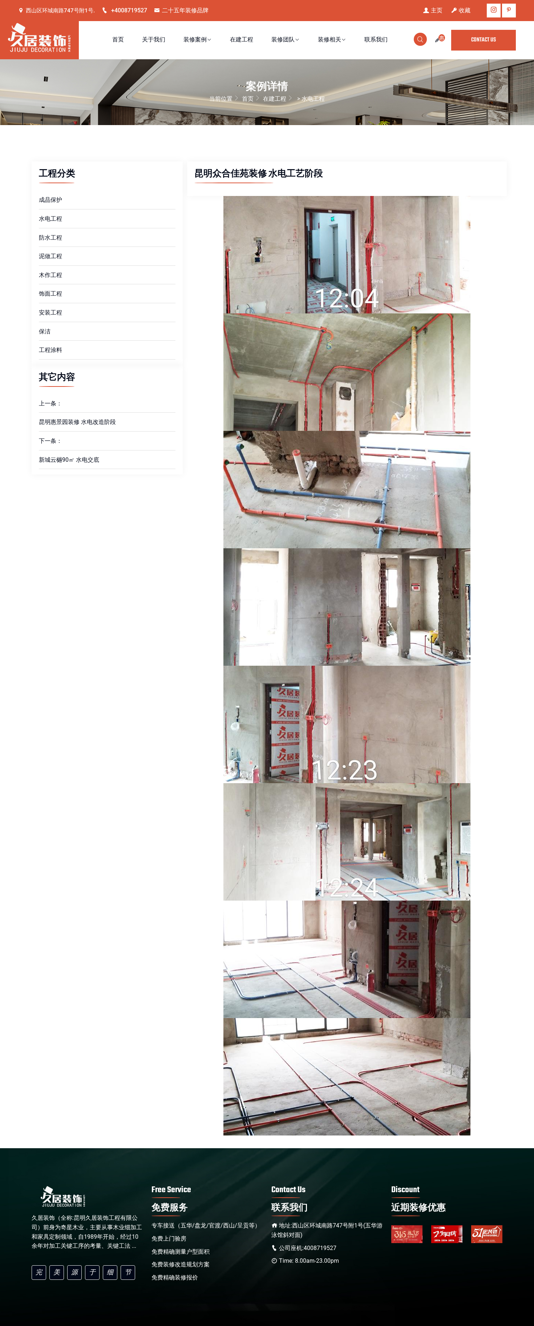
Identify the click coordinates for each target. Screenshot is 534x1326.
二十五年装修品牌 (185, 10)
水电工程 (50, 218)
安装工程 (50, 312)
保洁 (44, 331)
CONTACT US (483, 40)
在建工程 (241, 40)
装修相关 (329, 40)
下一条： (50, 440)
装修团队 (283, 40)
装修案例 (195, 40)
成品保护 (50, 199)
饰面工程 (50, 293)
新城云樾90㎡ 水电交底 (69, 459)
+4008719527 (128, 10)
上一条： (50, 403)
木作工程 (50, 275)
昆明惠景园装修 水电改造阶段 (77, 421)
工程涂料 (50, 349)
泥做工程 (50, 256)
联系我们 (376, 40)
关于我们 (153, 40)
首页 (118, 40)
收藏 (464, 10)
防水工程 (50, 237)
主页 (436, 10)
